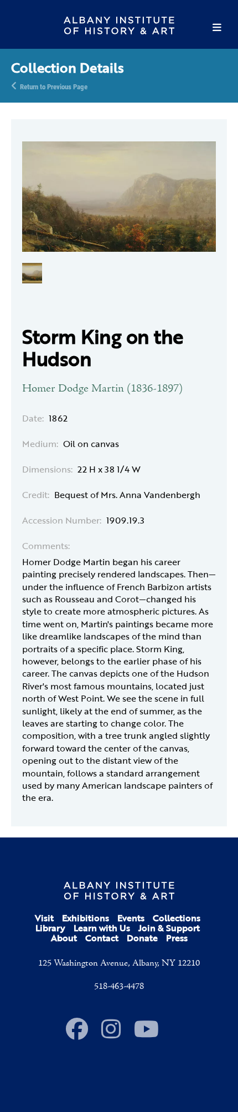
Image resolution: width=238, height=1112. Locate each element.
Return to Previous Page (53, 86)
